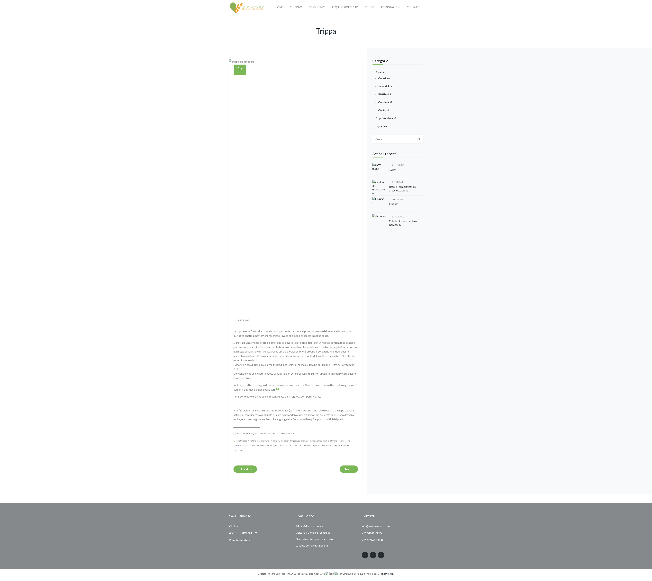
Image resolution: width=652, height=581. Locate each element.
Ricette (380, 72)
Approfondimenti (386, 118)
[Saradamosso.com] (246, 7)
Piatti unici (384, 94)
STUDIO (369, 7)
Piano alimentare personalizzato (314, 539)
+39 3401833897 (372, 533)
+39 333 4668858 (372, 540)
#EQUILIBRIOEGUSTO (345, 7)
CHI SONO (296, 7)
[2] (277, 389)
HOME (279, 7)
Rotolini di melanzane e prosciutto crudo (402, 188)
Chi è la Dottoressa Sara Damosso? (403, 222)
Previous (247, 469)
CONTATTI (413, 7)
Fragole (393, 203)
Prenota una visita (239, 540)
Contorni (383, 110)
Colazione (384, 78)
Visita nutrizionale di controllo (312, 532)
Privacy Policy (387, 573)
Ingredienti (243, 319)
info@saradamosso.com (376, 526)
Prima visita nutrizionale (309, 526)
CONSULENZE (317, 7)
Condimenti (385, 102)
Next (347, 469)
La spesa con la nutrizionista (311, 545)
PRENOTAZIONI (390, 7)
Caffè (392, 169)
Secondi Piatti (386, 86)
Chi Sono (234, 526)
